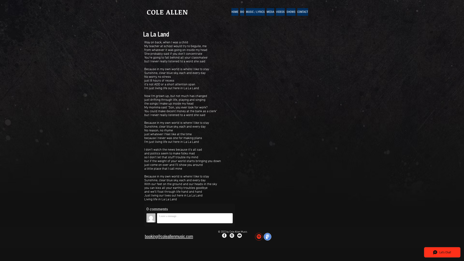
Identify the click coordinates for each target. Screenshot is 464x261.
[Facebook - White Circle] (224, 235)
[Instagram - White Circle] (232, 235)
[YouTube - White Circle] (239, 235)
